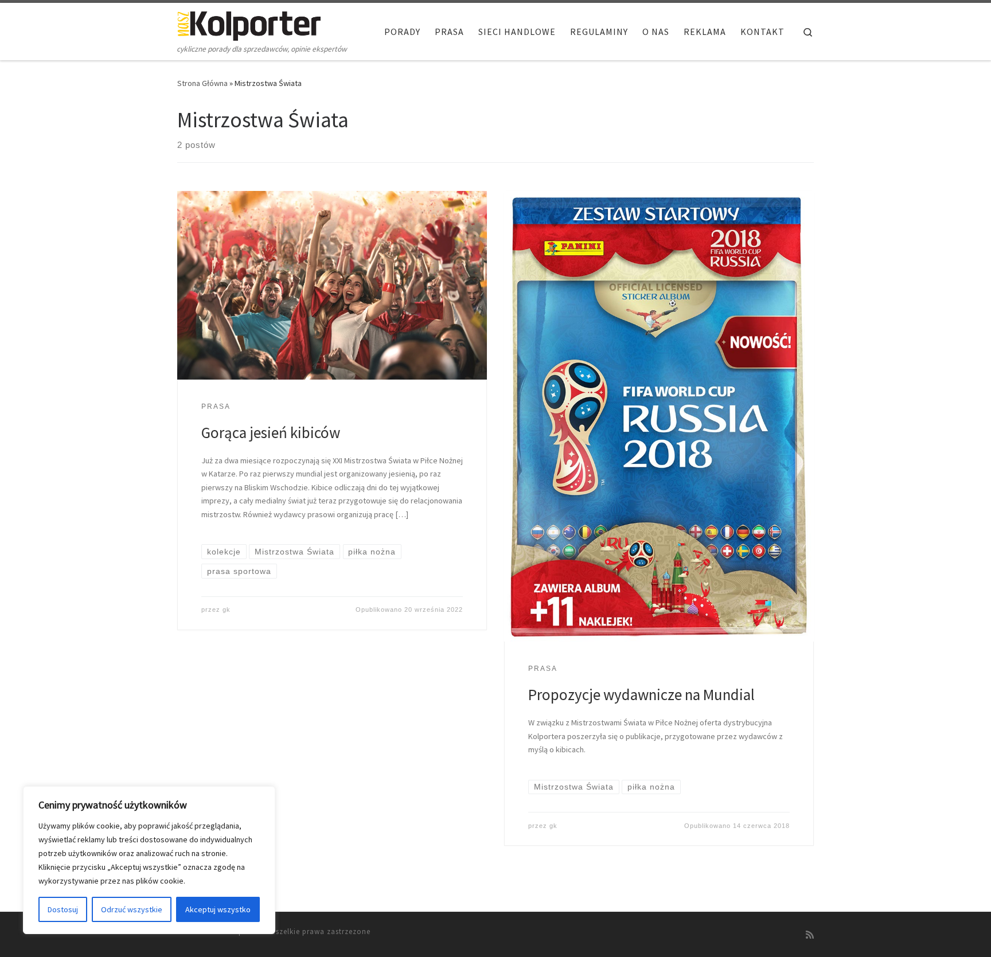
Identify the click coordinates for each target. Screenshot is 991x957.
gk (227, 609)
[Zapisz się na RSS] (810, 935)
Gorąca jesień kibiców (270, 432)
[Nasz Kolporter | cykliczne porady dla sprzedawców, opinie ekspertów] (249, 24)
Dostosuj (63, 909)
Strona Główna (202, 83)
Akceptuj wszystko (218, 909)
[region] (149, 860)
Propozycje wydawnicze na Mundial (641, 694)
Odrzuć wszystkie (131, 909)
